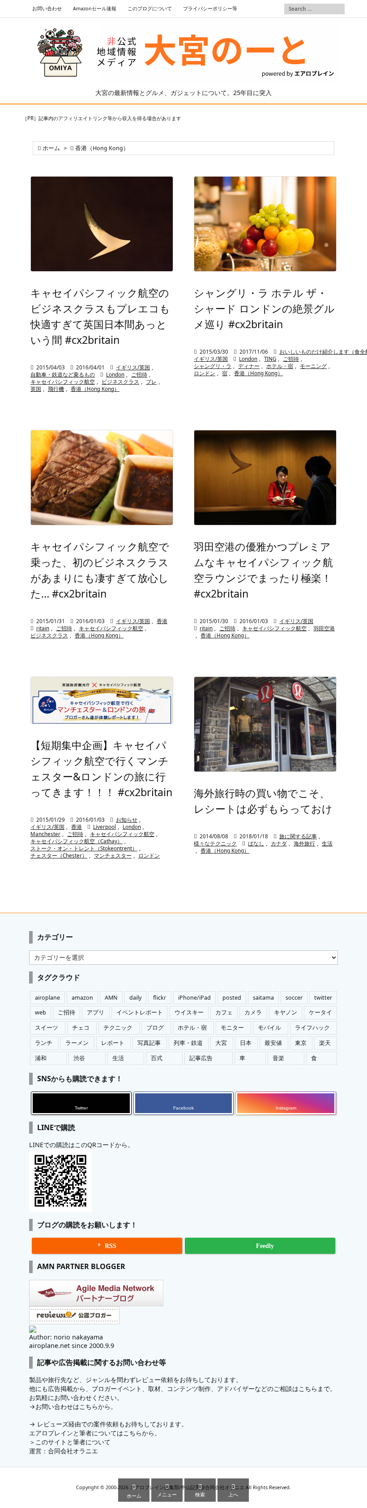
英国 (35, 389)
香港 (162, 621)
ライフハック (312, 1027)
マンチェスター (113, 855)
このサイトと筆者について (73, 1442)
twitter (323, 997)
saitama (263, 997)
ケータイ (320, 1012)
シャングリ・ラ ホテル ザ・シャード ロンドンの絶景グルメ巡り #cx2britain (264, 308)
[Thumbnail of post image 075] (101, 477)
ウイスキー (189, 1012)
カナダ (279, 843)
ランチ (43, 1043)
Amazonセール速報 (94, 8)
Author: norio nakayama (66, 1337)
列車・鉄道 (188, 1043)
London (115, 374)
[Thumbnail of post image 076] (101, 700)
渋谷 (79, 1058)
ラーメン (77, 1043)
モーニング (313, 366)
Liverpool (104, 826)
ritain (42, 628)
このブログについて (150, 8)
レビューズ (52, 1424)
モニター (232, 1027)
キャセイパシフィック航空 (62, 381)
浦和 (41, 1058)
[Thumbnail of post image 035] (101, 224)
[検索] (338, 9)
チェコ (81, 1027)
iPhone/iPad (194, 997)
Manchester (45, 834)
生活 (327, 843)
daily (135, 997)
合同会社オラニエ (73, 1451)
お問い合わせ (47, 8)
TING (270, 358)
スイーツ (46, 1027)
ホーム (51, 148)
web (40, 1012)
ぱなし (256, 843)
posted (231, 997)
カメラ (253, 1012)
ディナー (249, 366)
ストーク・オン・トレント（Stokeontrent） (83, 848)
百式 (156, 1058)
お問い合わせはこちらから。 (76, 1406)
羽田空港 (324, 628)
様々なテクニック (215, 843)
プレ (151, 381)
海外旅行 (304, 843)
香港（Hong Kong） (95, 389)
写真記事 (149, 1043)
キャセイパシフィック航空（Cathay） (76, 841)
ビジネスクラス (120, 381)
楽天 (325, 1043)
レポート (112, 1043)
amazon (82, 997)
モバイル (269, 1027)
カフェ (224, 1012)
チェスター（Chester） (58, 855)
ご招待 (139, 374)
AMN (111, 997)
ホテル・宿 (279, 366)
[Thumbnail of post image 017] (265, 724)
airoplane (47, 997)
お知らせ (126, 819)
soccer (294, 997)
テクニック (117, 1027)
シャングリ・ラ (212, 366)
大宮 (221, 1043)
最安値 (273, 1043)
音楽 (278, 1058)
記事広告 (201, 1058)
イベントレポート (139, 1012)
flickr (159, 997)
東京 (301, 1043)
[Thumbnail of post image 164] (265, 477)
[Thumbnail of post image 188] (265, 224)
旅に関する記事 (298, 836)
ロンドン (204, 373)
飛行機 (56, 389)
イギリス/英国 (133, 367)
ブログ (155, 1027)
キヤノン (285, 1012)
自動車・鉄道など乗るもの (62, 374)
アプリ (95, 1012)
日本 (246, 1043)
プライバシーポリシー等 (210, 8)
